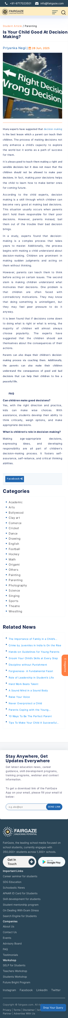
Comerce (15, 523)
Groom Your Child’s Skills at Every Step (33, 658)
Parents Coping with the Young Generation (29, 710)
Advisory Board (12, 943)
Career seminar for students (20, 876)
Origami (14, 564)
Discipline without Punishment (28, 664)
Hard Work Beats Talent (23, 683)
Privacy (7, 1009)
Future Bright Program (16, 982)
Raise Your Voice (19, 696)
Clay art (14, 518)
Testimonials (10, 954)
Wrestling (15, 611)
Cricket (14, 528)
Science (14, 590)
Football (14, 549)
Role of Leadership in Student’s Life (31, 677)
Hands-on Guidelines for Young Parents (34, 651)
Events (7, 937)
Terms (17, 1009)
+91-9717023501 (20, 3)
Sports (13, 601)
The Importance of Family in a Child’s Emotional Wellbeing (32, 639)
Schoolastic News (14, 887)
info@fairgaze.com (52, 3)
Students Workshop (15, 976)
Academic (15, 502)
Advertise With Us (24, 1013)
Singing (14, 596)
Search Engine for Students (20, 916)
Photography (18, 585)
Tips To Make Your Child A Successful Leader (33, 723)
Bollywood (16, 512)
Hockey (14, 554)
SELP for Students (14, 965)
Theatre (14, 606)
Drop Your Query (53, 1007)
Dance (13, 533)
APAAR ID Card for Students (20, 893)
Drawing (15, 538)
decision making (53, 129)
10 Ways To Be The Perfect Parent (30, 716)
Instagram (9, 990)
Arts (12, 507)
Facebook (13, 479)
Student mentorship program (21, 904)
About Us (8, 926)
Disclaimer (29, 1009)
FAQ (5, 949)
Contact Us (10, 932)
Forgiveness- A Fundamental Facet (31, 671)
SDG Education (12, 881)
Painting (14, 575)
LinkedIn (42, 990)
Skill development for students (21, 899)
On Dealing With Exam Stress (21, 910)
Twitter (56, 990)
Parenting (16, 580)
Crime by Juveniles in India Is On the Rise (35, 645)
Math (12, 559)
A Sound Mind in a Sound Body (28, 690)
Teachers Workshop (15, 971)
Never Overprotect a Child (25, 703)
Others (13, 569)
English (14, 543)
